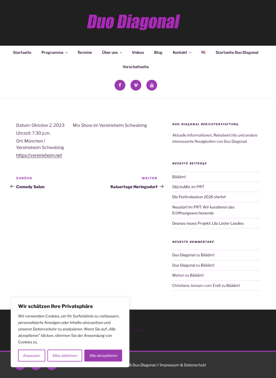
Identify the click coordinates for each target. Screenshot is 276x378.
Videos (138, 52)
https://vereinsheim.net (39, 155)
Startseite (22, 52)
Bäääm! (179, 176)
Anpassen (31, 355)
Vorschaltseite (136, 66)
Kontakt (180, 52)
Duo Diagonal (183, 255)
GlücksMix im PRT (188, 186)
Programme (52, 52)
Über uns (110, 52)
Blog (158, 52)
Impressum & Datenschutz (183, 365)
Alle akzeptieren (103, 355)
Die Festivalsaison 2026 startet (199, 196)
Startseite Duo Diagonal (237, 52)
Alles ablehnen (64, 355)
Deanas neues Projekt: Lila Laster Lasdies (208, 223)
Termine (84, 52)
